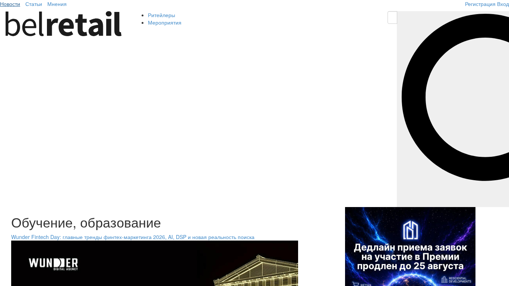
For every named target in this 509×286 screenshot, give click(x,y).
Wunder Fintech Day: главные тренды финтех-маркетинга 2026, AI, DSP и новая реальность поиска (133, 237)
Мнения (57, 3)
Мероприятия (164, 22)
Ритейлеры (161, 15)
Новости (10, 3)
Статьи (33, 3)
